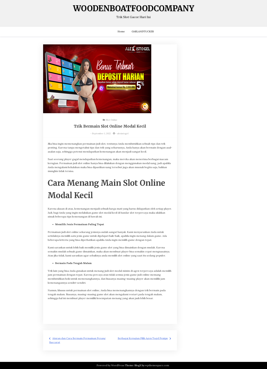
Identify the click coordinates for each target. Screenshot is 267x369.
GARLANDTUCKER (143, 31)
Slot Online (111, 119)
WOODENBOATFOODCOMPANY (133, 8)
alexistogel (122, 133)
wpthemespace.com (157, 365)
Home (121, 31)
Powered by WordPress (110, 365)
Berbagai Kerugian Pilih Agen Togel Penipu (143, 338)
